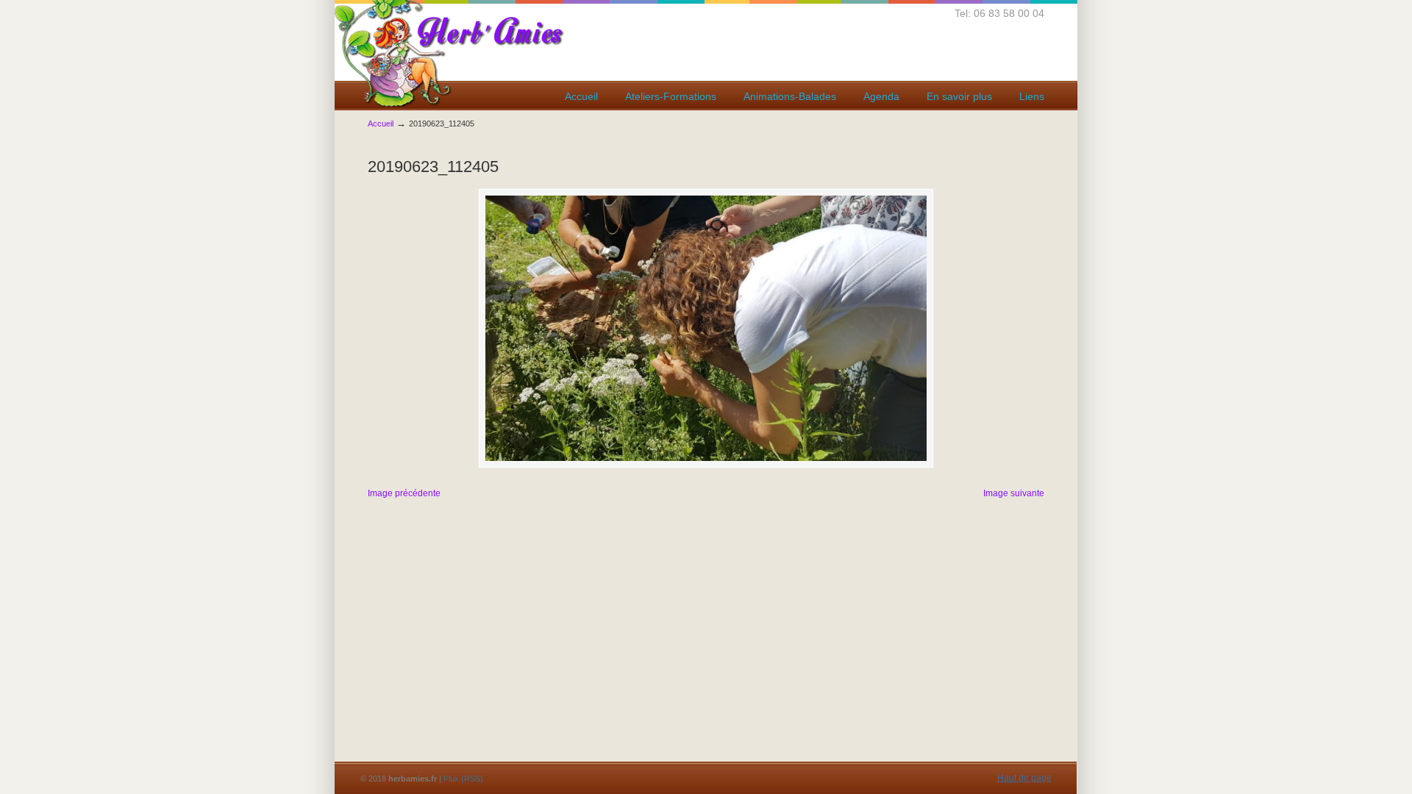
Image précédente (404, 493)
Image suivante (1013, 493)
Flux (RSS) (463, 778)
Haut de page (1024, 778)
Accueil (380, 123)
